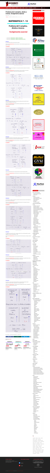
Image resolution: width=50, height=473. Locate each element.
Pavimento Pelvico (36, 315)
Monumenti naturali (35, 273)
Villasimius (38, 453)
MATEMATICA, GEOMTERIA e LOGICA (37, 293)
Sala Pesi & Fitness (36, 319)
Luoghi (34, 266)
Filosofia (34, 394)
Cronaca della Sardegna (36, 197)
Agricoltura (34, 355)
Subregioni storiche (35, 280)
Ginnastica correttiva (36, 309)
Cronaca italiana (35, 200)
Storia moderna (35, 405)
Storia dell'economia (35, 403)
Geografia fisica (35, 257)
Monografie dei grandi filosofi (37, 397)
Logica (34, 297)
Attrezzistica (35, 303)
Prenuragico (34, 385)
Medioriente (40, 446)
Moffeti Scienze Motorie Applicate (37, 299)
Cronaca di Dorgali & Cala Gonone (37, 198)
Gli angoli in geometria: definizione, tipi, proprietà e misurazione (9, 348)
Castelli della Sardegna (36, 378)
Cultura (34, 204)
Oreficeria (34, 224)
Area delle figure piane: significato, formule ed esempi (27, 347)
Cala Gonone (39, 439)
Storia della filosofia (36, 404)
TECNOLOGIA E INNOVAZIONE (36, 406)
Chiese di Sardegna (35, 440)
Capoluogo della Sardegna (36, 416)
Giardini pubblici (35, 270)
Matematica (34, 446)
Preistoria (34, 398)
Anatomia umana (35, 348)
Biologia (34, 360)
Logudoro (35, 424)
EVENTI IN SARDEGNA (35, 240)
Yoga (34, 322)
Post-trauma (35, 316)
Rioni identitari (35, 277)
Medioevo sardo (35, 383)
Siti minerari (34, 279)
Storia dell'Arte (35, 194)
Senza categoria (35, 363)
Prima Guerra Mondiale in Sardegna (37, 386)
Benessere (35, 304)
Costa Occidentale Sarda (40, 440)
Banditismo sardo (35, 377)
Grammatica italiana (35, 265)
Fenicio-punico (35, 381)
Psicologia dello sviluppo (37, 317)
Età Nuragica (34, 380)
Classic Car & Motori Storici (37, 203)
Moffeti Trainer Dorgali (36, 298)
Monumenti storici (35, 274)
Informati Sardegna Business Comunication (37, 261)
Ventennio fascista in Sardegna (37, 392)
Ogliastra (36, 448)
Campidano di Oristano (36, 422)
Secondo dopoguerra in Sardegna (37, 390)
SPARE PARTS (34, 364)
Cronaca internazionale (36, 199)
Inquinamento (35, 313)
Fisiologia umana (35, 349)
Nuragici (34, 448)
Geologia (34, 356)
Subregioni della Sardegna (36, 419)
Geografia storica (35, 259)
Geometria (34, 295)
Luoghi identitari (35, 272)
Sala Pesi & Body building (37, 318)
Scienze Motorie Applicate (37, 320)
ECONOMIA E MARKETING (36, 233)
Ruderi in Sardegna (35, 278)
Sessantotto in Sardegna (36, 391)
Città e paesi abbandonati (36, 418)
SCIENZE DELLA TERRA (35, 354)
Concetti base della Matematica (13, 334)
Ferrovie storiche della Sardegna (37, 382)
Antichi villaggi (35, 414)
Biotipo (35, 305)
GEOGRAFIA (34, 255)
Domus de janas (42, 441)
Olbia (38, 448)
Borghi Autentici (35, 415)
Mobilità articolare (36, 314)
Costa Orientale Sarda (35, 441)
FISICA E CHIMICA (35, 241)
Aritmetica (8, 334)
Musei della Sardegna (36, 222)
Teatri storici (34, 281)
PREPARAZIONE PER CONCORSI (36, 341)
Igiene (34, 312)
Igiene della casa (35, 351)
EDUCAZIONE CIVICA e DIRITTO (36, 236)
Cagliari (36, 439)
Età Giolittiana (35, 379)
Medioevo (34, 396)
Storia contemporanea (36, 401)
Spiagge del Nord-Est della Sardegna (37, 368)
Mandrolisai (35, 425)
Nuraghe (40, 447)
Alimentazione (35, 347)
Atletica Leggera (36, 302)
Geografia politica (35, 258)
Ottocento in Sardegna (36, 384)
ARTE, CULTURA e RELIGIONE (36, 192)
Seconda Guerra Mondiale (36, 399)
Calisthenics (35, 306)
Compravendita (35, 234)
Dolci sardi (34, 245)
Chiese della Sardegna (36, 213)
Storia (33, 375)
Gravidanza (35, 311)
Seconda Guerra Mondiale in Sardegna (38, 389)
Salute (34, 352)
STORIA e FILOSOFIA (35, 393)
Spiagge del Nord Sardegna (36, 367)
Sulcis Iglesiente (34, 453)
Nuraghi (43, 447)
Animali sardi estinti (35, 376)
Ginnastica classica (36, 308)
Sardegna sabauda (35, 388)
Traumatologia (35, 353)
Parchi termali (35, 276)
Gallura (35, 423)
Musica (34, 339)
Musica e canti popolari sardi (36, 223)
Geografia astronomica (36, 256)
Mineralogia (34, 357)
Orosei (41, 448)
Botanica (34, 439)
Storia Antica (35, 400)
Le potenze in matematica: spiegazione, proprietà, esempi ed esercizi (18, 348)
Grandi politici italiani (36, 395)
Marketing (34, 235)
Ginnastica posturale (36, 310)
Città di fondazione (35, 417)
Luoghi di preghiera (35, 271)
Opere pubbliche (35, 275)
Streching (35, 321)
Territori (34, 413)
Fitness (35, 307)
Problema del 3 (19, 334)
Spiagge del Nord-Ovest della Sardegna (38, 369)
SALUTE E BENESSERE (35, 346)
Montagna (34, 323)
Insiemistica (34, 296)
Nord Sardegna (37, 447)
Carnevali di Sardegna (36, 212)
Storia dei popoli (35, 402)
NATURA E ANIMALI (35, 340)
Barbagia (35, 421)
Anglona (35, 420)
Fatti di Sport (34, 201)
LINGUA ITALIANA (35, 264)
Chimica (34, 242)
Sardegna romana (35, 387)
